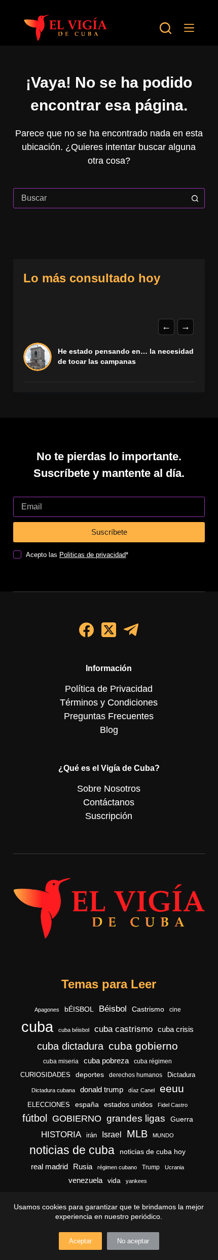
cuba (37, 1026)
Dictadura (181, 1075)
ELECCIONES (48, 1104)
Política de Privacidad (109, 689)
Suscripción (108, 816)
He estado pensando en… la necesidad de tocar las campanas (126, 356)
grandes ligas (135, 1118)
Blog (109, 730)
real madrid (49, 1167)
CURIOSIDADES (45, 1075)
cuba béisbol (73, 1030)
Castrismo (148, 1009)
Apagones (46, 1010)
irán (91, 1135)
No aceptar (133, 1241)
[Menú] (189, 28)
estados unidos (128, 1104)
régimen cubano (117, 1167)
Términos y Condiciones (109, 702)
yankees (136, 1181)
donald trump (101, 1089)
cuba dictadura (70, 1046)
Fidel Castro (173, 1105)
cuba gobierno (143, 1046)
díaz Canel (141, 1090)
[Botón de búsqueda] (194, 198)
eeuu (172, 1089)
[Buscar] (165, 28)
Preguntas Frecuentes (109, 716)
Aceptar (80, 1241)
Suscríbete (109, 532)
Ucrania (174, 1167)
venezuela (85, 1180)
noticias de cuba (72, 1150)
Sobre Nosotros (108, 789)
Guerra (181, 1119)
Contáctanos (108, 802)
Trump (151, 1167)
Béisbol (113, 1009)
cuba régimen (153, 1061)
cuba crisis (176, 1029)
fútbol (34, 1118)
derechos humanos (135, 1075)
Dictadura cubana (53, 1090)
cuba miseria (61, 1061)
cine (175, 1009)
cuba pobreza (106, 1060)
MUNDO (163, 1135)
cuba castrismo (123, 1029)
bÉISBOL (79, 1009)
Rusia (82, 1167)
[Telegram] (131, 629)
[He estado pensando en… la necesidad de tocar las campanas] (37, 357)
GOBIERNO (76, 1119)
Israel (112, 1134)
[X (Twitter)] (108, 629)
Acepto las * (77, 555)
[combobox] (99, 198)
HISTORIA (61, 1134)
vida (114, 1180)
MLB (137, 1133)
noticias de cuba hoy (153, 1151)
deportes (90, 1074)
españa (87, 1104)
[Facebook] (86, 629)
